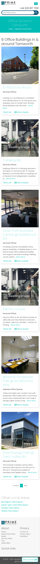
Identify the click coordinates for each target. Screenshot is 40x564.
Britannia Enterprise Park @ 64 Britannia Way (18, 381)
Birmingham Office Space (12, 502)
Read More (10, 178)
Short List (7, 112)
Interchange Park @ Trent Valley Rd (18, 454)
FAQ (2, 541)
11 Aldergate (12, 160)
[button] (36, 3)
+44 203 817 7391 (29, 8)
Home (10, 29)
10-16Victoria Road (17, 87)
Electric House (14, 309)
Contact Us (24, 532)
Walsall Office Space (9, 511)
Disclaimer (24, 536)
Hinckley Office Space (10, 508)
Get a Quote (22, 112)
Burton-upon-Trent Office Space (14, 505)
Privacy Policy (25, 534)
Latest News (5, 543)
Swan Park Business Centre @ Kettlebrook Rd (19, 234)
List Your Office (6, 538)
